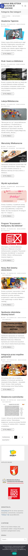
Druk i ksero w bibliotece (12, 61)
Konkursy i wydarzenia (8, 148)
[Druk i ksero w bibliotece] (14, 74)
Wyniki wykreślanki (9, 183)
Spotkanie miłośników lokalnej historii (10, 313)
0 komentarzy (6, 26)
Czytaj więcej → (8, 53)
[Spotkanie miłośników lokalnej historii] (14, 328)
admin (4, 24)
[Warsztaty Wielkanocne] (14, 156)
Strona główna (6, 16)
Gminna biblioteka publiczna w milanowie (11, 5)
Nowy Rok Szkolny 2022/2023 (9, 269)
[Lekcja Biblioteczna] (14, 114)
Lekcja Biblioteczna (9, 101)
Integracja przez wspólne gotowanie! (12, 355)
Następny (5, 440)
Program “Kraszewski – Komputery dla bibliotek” (12, 224)
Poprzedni (6, 437)
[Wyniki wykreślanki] (14, 196)
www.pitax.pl (5, 510)
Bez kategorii (16, 16)
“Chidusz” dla (5, 515)
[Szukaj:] (14, 539)
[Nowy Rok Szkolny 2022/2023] (14, 283)
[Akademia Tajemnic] (14, 34)
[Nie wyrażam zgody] (25, 550)
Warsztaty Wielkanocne (11, 143)
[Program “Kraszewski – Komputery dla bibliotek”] (14, 239)
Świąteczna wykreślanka (12, 397)
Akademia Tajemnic (10, 21)
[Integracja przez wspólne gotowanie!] (14, 370)
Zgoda (14, 553)
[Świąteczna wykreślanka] (14, 410)
